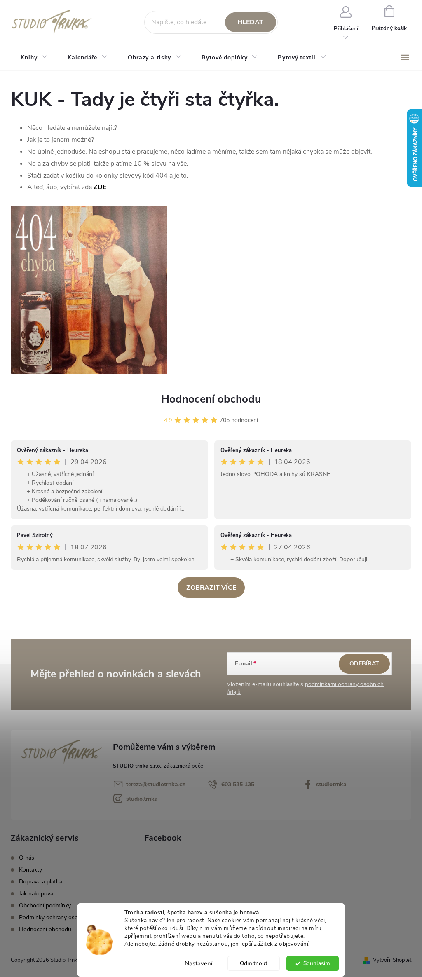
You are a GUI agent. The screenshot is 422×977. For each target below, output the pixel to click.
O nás (26, 858)
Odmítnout (253, 963)
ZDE (100, 187)
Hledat (250, 22)
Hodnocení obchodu (211, 399)
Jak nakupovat (37, 893)
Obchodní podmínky (45, 905)
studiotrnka (331, 784)
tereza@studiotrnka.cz (155, 784)
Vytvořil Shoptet (392, 960)
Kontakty (30, 870)
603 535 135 (237, 784)
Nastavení (199, 963)
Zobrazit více (211, 587)
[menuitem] (34, 57)
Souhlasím (316, 963)
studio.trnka (142, 799)
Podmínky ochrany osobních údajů (63, 917)
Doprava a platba (40, 882)
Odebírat (364, 664)
